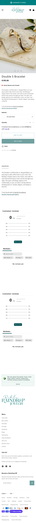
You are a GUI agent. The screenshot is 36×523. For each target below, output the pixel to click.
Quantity (4, 122)
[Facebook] (6, 466)
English (4, 493)
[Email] (10, 466)
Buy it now (18, 141)
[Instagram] (3, 466)
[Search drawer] (30, 10)
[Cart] (33, 10)
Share (6, 146)
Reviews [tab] (7, 249)
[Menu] (2, 10)
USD (11, 493)
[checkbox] (28, 257)
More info (18, 383)
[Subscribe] (32, 483)
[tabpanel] (18, 267)
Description (5, 166)
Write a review (18, 242)
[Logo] (18, 10)
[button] (18, 223)
